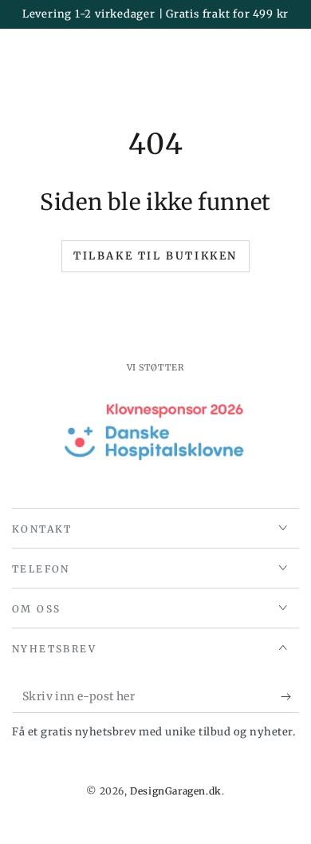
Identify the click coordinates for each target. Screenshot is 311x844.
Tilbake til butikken (155, 256)
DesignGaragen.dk (176, 791)
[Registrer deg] (290, 697)
